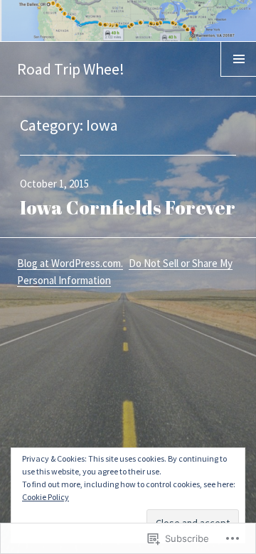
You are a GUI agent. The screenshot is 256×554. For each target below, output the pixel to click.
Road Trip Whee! (70, 69)
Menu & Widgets (238, 76)
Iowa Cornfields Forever (127, 207)
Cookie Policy (45, 496)
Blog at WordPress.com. (70, 263)
